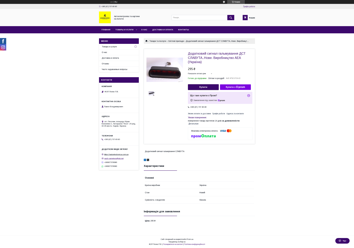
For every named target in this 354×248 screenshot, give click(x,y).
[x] (148, 160)
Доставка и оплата (162, 30)
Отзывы (105, 64)
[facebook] (145, 160)
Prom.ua (190, 239)
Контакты (183, 30)
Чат (344, 241)
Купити (203, 87)
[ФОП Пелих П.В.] (105, 22)
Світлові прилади (176, 41)
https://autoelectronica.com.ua (116, 154)
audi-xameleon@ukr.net (113, 158)
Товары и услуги (124, 30)
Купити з (230, 87)
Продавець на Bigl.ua (177, 242)
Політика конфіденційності (194, 244)
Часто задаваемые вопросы (114, 69)
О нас (144, 30)
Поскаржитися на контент (173, 244)
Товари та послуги (157, 41)
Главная (105, 30)
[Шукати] (230, 17)
